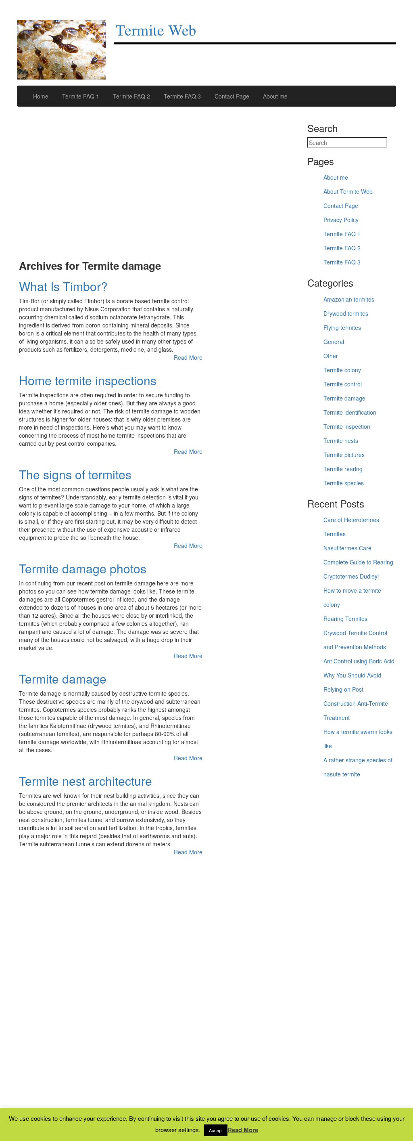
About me (274, 96)
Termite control (342, 384)
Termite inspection (346, 426)
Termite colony (342, 370)
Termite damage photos (82, 568)
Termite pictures (344, 455)
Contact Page (231, 96)
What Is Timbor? (63, 286)
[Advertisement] (110, 187)
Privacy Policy (341, 220)
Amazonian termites (348, 299)
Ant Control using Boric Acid (358, 661)
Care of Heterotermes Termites (351, 527)
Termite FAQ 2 (130, 96)
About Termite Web (348, 191)
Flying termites (342, 327)
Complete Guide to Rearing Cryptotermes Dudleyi (358, 569)
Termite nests (340, 440)
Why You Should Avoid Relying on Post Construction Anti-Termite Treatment (355, 696)
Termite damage (62, 678)
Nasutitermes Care (347, 548)
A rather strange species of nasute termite (357, 767)
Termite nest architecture (85, 780)
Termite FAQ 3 (181, 96)
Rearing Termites (345, 619)
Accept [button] (216, 1130)
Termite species (343, 483)
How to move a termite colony (352, 597)
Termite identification (349, 412)
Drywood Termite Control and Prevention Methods (355, 640)
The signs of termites (75, 474)
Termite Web (156, 31)
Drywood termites (345, 313)
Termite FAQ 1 (79, 96)
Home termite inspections (87, 380)
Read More (188, 357)
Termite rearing (343, 469)
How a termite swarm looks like (357, 739)
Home (39, 96)
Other (330, 356)
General (333, 342)
